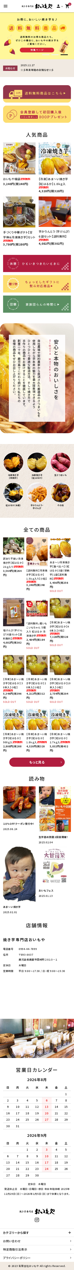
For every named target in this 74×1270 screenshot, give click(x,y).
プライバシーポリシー (17, 1258)
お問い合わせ (12, 1241)
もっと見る (37, 762)
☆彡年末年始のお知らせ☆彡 (37, 69)
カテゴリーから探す (16, 1233)
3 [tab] (64, 55)
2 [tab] (55, 55)
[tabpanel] (37, 35)
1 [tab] (45, 55)
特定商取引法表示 (15, 1249)
